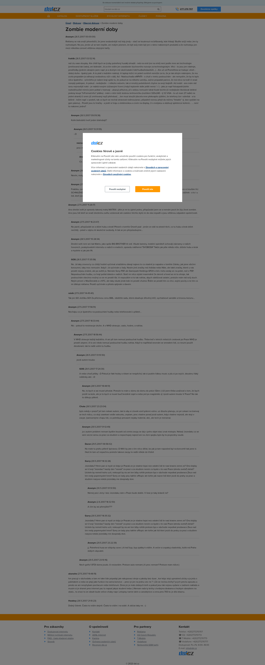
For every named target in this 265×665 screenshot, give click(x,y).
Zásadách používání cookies (117, 174)
